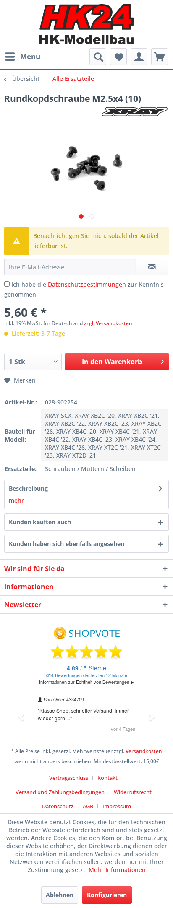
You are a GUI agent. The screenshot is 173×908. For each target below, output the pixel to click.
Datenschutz (57, 806)
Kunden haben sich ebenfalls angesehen (66, 544)
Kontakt (107, 777)
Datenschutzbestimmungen (87, 284)
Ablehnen (59, 895)
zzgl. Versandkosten (108, 323)
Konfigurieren (107, 895)
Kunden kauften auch (40, 522)
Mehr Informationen (117, 870)
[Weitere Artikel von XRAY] (135, 111)
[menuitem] (22, 56)
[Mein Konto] (139, 56)
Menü (30, 56)
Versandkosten (144, 751)
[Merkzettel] (118, 56)
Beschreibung (28, 488)
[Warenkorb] (159, 56)
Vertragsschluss (68, 777)
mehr (16, 500)
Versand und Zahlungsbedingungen (60, 792)
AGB (88, 806)
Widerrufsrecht (133, 792)
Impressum (116, 806)
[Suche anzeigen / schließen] (97, 56)
